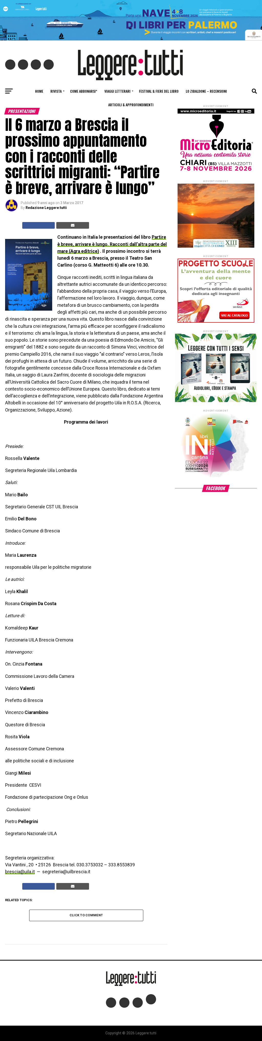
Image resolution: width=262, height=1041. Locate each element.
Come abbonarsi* (83, 91)
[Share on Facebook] (38, 225)
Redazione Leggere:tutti (46, 208)
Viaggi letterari (117, 91)
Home (39, 91)
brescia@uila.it (20, 871)
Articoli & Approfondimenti (131, 104)
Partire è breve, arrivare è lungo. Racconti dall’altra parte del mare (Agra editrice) (112, 244)
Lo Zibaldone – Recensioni (206, 91)
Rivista (56, 91)
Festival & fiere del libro (159, 91)
